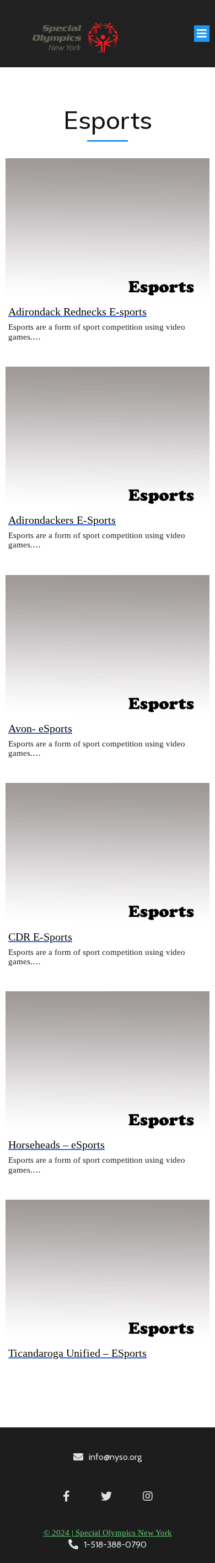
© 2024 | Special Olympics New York (108, 1532)
